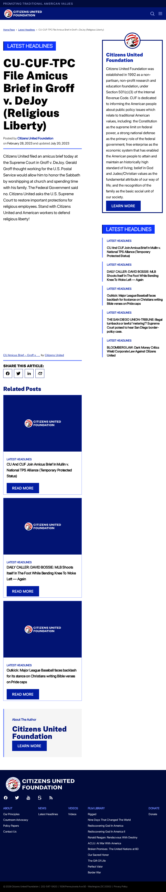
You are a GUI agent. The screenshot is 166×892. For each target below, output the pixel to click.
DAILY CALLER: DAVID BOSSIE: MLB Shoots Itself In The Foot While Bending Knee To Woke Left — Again (41, 573)
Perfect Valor (95, 866)
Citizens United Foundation (35, 138)
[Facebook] (7, 373)
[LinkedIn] (29, 373)
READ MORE (23, 488)
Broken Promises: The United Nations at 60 (113, 849)
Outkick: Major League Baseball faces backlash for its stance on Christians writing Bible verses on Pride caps (42, 676)
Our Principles (11, 814)
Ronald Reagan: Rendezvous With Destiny (112, 837)
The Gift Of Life (97, 860)
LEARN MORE (29, 746)
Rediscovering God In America (105, 825)
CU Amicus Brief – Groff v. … (21, 355)
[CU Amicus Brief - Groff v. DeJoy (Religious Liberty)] (42, 287)
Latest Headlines (26, 29)
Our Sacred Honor (98, 854)
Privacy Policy (121, 886)
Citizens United (54, 355)
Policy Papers (11, 825)
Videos (72, 814)
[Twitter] (18, 373)
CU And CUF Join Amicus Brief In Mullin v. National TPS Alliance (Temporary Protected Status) (39, 470)
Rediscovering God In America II (106, 831)
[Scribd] (39, 798)
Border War (94, 872)
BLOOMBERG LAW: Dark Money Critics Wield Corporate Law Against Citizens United (133, 351)
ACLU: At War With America (104, 843)
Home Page (9, 29)
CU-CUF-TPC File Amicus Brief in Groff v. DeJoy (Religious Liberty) (71, 29)
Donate (154, 808)
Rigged (92, 814)
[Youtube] (28, 798)
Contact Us (10, 831)
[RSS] (51, 798)
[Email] (39, 373)
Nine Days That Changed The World (109, 819)
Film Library (96, 808)
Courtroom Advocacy (15, 819)
